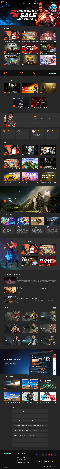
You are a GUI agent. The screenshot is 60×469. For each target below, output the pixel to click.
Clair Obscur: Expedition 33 (38, 131)
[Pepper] (33, 131)
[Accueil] (4, 2)
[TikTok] (55, 454)
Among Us (51, 131)
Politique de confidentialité (21, 453)
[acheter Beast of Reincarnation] (30, 199)
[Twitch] (52, 454)
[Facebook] (46, 454)
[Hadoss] (48, 131)
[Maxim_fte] (18, 131)
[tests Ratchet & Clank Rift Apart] (8, 221)
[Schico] (4, 131)
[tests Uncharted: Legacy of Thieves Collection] (37, 221)
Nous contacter (19, 456)
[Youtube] (49, 454)
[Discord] (36, 454)
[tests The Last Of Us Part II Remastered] (52, 221)
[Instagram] (43, 454)
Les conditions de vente (20, 451)
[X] (40, 454)
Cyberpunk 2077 (8, 131)
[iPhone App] (41, 461)
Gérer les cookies (6, 467)
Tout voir (54, 307)
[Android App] (47, 461)
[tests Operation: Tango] (22, 221)
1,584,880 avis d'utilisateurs (36, 122)
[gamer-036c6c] (4, 227)
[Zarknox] (18, 227)
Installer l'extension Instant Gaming (10, 363)
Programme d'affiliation (20, 454)
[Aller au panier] (54, 2)
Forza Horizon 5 (23, 131)
